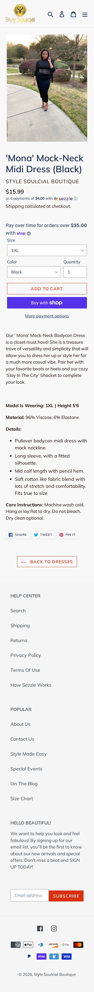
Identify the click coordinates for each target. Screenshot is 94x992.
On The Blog (24, 784)
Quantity (71, 261)
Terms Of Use (25, 670)
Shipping (20, 625)
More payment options (47, 315)
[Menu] (85, 14)
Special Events (26, 769)
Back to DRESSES (51, 561)
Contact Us (22, 739)
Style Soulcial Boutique (55, 974)
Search (18, 611)
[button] (47, 198)
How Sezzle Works (30, 685)
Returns (18, 640)
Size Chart (21, 798)
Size (11, 240)
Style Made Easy (28, 754)
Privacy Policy (25, 655)
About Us (20, 724)
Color (12, 261)
